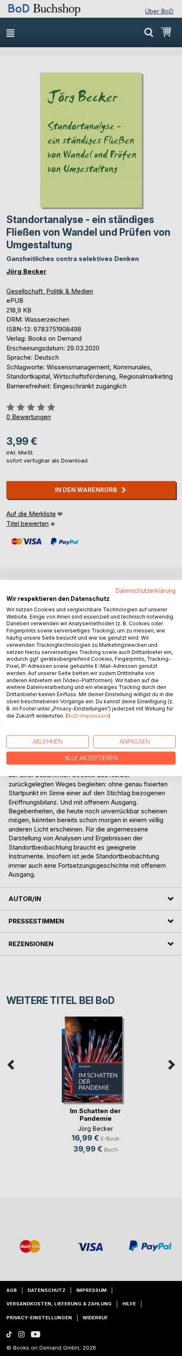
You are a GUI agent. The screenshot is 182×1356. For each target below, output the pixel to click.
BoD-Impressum (87, 715)
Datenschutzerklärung (146, 590)
